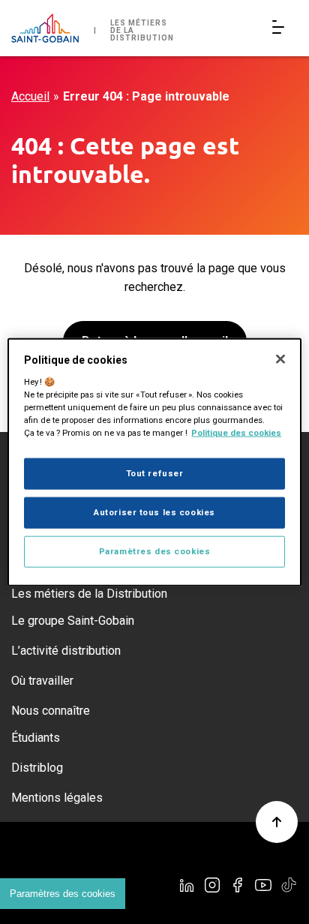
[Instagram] (212, 885)
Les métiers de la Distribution (89, 593)
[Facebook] (238, 885)
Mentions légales (57, 797)
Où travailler (42, 681)
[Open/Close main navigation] (281, 28)
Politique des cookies (236, 433)
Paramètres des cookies (63, 893)
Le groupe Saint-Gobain (72, 621)
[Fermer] (280, 359)
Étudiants (35, 737)
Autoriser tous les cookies (154, 511)
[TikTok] (289, 885)
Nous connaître (50, 711)
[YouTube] (263, 885)
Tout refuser (155, 473)
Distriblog (37, 767)
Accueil (30, 96)
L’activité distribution (66, 651)
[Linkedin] (187, 885)
